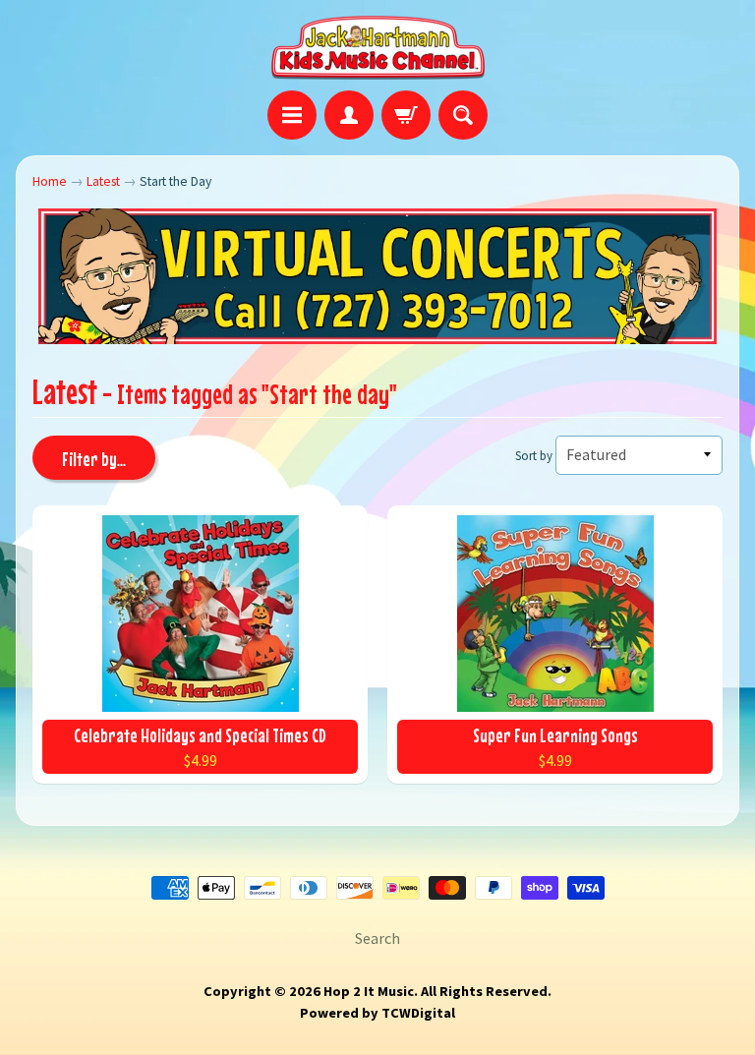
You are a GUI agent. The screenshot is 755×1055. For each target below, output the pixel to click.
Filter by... (94, 458)
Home (49, 181)
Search (377, 938)
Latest (103, 181)
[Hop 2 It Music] (378, 48)
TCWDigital (418, 1013)
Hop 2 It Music (368, 991)
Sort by (533, 455)
